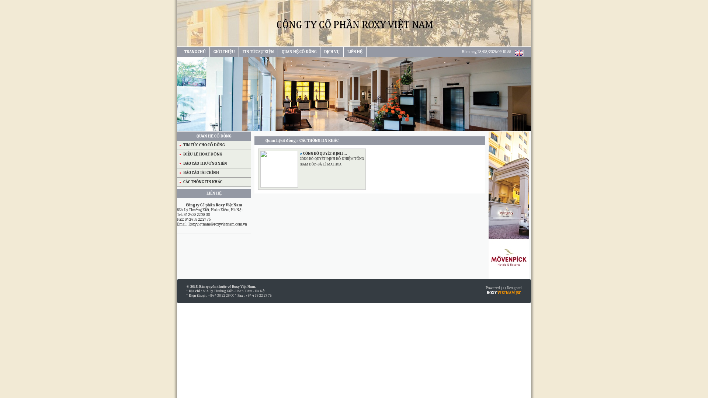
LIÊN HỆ (354, 51)
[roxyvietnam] (354, 45)
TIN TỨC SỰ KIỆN (258, 51)
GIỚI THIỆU (224, 51)
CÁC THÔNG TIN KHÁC (202, 181)
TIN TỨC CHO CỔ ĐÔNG (204, 145)
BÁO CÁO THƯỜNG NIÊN (205, 163)
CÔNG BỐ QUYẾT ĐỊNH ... (325, 153)
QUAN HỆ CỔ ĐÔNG (299, 51)
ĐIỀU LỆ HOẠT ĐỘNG (202, 154)
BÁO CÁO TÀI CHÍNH (201, 172)
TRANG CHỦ (195, 51)
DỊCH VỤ (332, 51)
